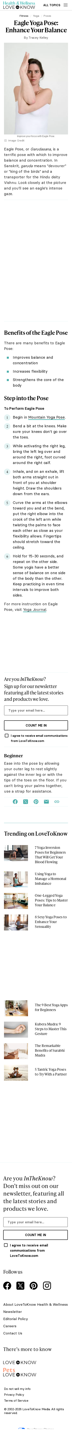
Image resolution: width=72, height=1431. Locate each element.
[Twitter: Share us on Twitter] (25, 802)
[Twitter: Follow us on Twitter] (21, 1286)
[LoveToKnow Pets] (35, 1371)
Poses (47, 16)
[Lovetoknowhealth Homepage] (19, 5)
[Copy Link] (57, 802)
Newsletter (12, 1311)
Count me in (36, 725)
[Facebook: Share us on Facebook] (15, 802)
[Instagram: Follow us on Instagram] (47, 1286)
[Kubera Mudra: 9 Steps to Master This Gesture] (16, 1030)
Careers (9, 1326)
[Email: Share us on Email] (46, 802)
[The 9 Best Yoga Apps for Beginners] (16, 1008)
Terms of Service (16, 1400)
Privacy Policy (14, 1394)
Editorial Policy (15, 1318)
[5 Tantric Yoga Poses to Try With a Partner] (16, 1073)
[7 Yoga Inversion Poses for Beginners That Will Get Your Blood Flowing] (16, 853)
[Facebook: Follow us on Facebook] (8, 1286)
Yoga (36, 16)
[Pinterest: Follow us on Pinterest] (34, 1286)
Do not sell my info (17, 1389)
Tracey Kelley (38, 38)
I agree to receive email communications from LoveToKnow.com (39, 738)
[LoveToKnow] (35, 1359)
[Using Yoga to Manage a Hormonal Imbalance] (16, 879)
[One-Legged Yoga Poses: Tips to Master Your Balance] (16, 901)
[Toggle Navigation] (65, 5)
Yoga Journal (34, 609)
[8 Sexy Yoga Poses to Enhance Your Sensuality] (16, 922)
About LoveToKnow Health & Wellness (35, 1304)
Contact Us (12, 1333)
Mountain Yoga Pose (46, 417)
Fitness (23, 16)
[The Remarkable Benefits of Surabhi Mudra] (16, 1051)
